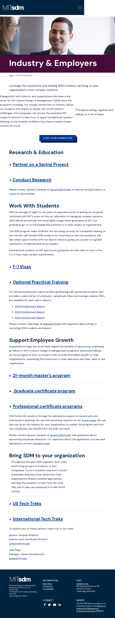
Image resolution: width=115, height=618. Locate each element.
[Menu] (80, 7)
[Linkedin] (59, 604)
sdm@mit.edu (41, 443)
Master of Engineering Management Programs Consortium (91, 608)
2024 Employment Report (30, 312)
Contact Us (48, 586)
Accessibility (48, 589)
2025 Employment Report (30, 306)
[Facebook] (45, 604)
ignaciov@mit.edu (60, 189)
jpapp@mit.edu (52, 324)
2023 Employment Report (30, 317)
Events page (89, 420)
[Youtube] (54, 604)
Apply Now (47, 584)
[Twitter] (49, 604)
